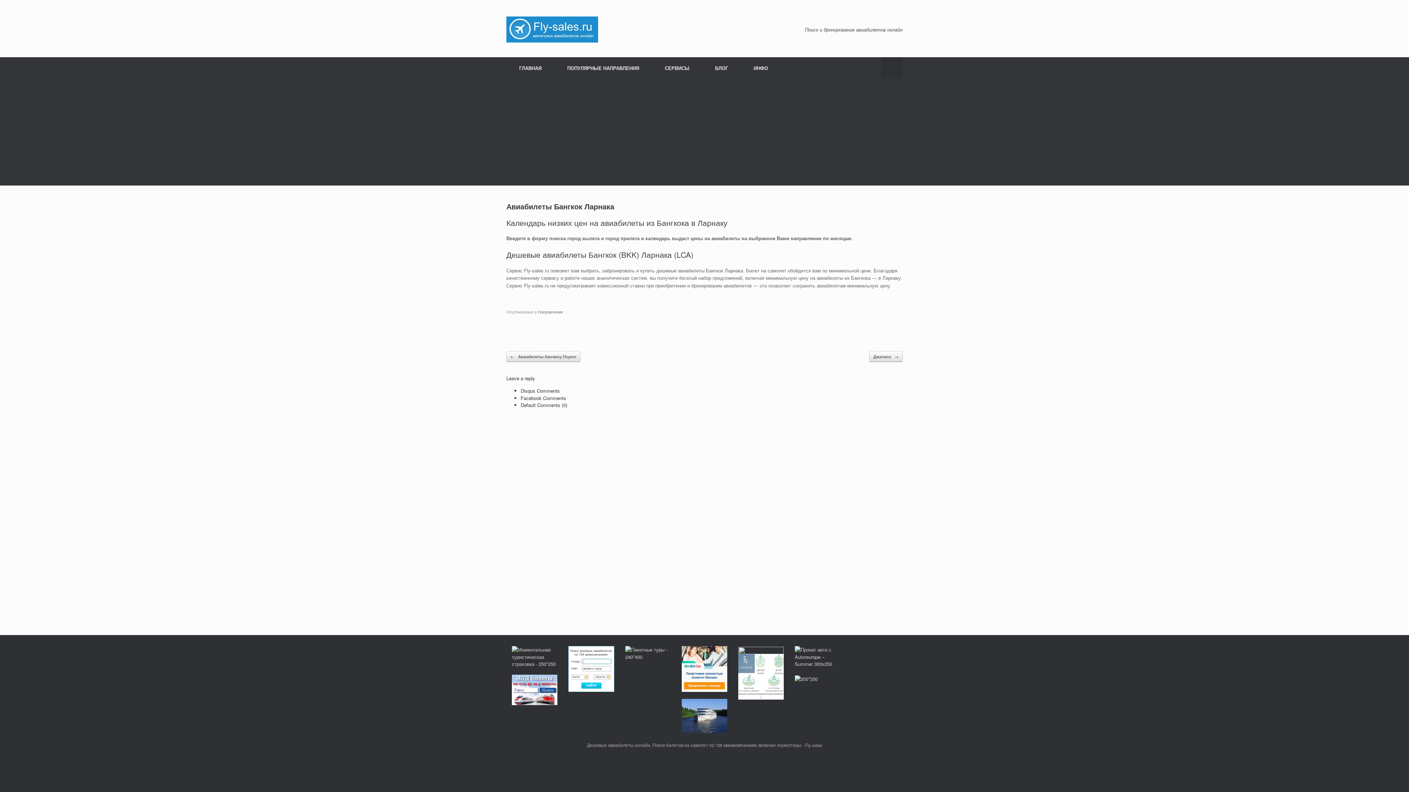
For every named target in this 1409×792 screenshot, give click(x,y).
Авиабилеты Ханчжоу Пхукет (543, 356)
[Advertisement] (704, 134)
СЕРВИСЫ (677, 68)
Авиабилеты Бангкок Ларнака (560, 206)
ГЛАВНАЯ (530, 68)
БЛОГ (721, 68)
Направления (550, 312)
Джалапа (886, 356)
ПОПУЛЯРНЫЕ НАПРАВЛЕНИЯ (603, 68)
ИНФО (761, 68)
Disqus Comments (540, 390)
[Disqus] (704, 514)
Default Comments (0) (544, 405)
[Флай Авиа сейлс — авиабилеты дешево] (552, 28)
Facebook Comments (543, 398)
